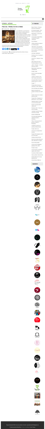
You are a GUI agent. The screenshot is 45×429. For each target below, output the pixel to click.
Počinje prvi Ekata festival (36, 137)
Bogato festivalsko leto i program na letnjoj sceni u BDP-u (37, 91)
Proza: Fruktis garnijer (35, 142)
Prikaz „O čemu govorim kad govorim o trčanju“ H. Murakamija (37, 122)
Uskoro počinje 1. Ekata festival (37, 154)
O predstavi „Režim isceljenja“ (37, 152)
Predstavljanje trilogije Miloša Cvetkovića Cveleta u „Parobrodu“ (37, 38)
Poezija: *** (34, 83)
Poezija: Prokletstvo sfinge (12, 27)
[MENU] (43, 19)
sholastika (11, 53)
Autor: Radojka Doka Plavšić (15, 51)
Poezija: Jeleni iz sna (35, 128)
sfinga (9, 53)
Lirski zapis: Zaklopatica (36, 53)
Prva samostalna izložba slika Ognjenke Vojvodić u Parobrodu (37, 118)
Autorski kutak (5, 51)
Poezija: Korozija (34, 147)
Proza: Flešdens (34, 41)
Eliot (21, 51)
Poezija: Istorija (34, 71)
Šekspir (6, 53)
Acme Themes (32, 427)
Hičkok (23, 51)
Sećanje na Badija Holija (36, 114)
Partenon (26, 51)
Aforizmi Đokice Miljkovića (36, 160)
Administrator (13, 28)
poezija (3, 53)
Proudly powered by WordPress (15, 427)
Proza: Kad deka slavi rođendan (37, 88)
